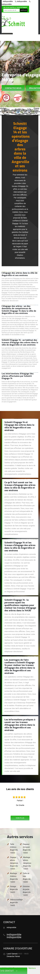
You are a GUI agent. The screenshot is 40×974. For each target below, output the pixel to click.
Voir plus (20, 818)
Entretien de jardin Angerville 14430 (27, 890)
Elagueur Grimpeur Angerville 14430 (27, 848)
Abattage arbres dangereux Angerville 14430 (27, 863)
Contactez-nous (13, 88)
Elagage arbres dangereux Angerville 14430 (14, 863)
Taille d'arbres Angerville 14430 (14, 848)
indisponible (8, 1)
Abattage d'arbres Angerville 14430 (14, 877)
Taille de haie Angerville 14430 (27, 877)
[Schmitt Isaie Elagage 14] (13, 21)
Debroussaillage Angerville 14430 (16, 902)
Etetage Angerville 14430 (14, 889)
